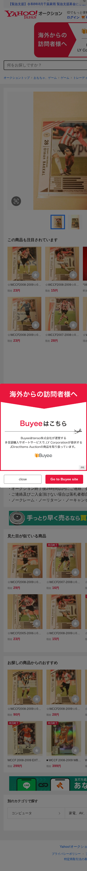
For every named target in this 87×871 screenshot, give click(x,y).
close (23, 479)
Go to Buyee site (64, 479)
